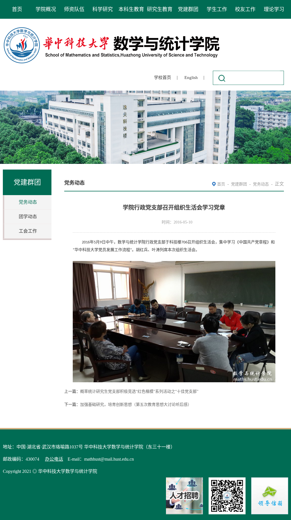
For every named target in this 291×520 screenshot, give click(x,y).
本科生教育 (131, 9)
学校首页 (162, 77)
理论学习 (274, 9)
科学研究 (102, 9)
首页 (17, 9)
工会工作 (28, 231)
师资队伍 (74, 9)
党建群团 (188, 9)
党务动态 (28, 202)
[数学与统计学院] (112, 28)
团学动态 (28, 216)
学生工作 (217, 9)
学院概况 (46, 9)
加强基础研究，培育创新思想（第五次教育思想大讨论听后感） (136, 404)
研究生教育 (159, 9)
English (191, 77)
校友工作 (245, 9)
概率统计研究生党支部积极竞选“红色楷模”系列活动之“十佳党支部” (139, 391)
